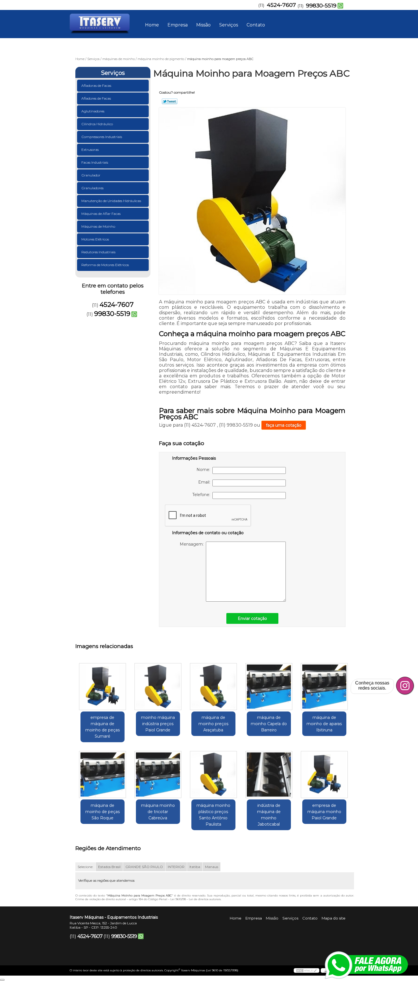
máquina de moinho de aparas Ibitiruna (324, 724)
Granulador (90, 175)
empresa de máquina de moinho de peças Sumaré (102, 727)
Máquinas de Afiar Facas (101, 213)
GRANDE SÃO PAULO (144, 867)
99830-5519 (321, 5)
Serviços (228, 25)
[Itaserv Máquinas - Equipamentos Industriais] (102, 21)
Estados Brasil (109, 867)
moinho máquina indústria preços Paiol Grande (158, 724)
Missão (203, 25)
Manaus (211, 867)
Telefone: (202, 494)
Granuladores (92, 188)
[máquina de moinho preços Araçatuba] (213, 686)
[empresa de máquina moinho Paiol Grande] (324, 774)
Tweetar (169, 101)
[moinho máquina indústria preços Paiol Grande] (157, 686)
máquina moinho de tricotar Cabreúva (158, 811)
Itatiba (194, 867)
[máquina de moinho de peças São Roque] (102, 774)
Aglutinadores (92, 111)
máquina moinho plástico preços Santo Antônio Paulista (213, 815)
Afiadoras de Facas (96, 85)
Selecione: (85, 867)
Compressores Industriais (101, 137)
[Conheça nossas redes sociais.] (405, 685)
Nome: (204, 469)
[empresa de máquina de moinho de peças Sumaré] (102, 686)
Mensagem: (193, 544)
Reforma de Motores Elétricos (105, 265)
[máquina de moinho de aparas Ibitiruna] (324, 686)
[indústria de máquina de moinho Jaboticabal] (268, 774)
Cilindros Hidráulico (97, 124)
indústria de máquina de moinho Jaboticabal (269, 815)
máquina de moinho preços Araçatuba (213, 724)
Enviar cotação (252, 618)
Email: (205, 482)
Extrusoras (90, 149)
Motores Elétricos (95, 239)
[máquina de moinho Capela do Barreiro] (268, 686)
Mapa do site (333, 918)
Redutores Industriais (98, 252)
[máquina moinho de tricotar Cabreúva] (157, 774)
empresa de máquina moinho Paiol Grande (324, 811)
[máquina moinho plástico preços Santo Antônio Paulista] (213, 774)
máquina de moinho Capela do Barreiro (269, 724)
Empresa (177, 25)
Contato (256, 25)
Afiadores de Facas (96, 98)
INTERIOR (176, 867)
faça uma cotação (283, 425)
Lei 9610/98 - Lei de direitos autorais (195, 899)
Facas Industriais (94, 162)
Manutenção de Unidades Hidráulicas (111, 201)
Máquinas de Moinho (98, 226)
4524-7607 (281, 5)
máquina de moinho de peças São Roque (102, 811)
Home (152, 25)
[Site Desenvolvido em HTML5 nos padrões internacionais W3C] (306, 970)
